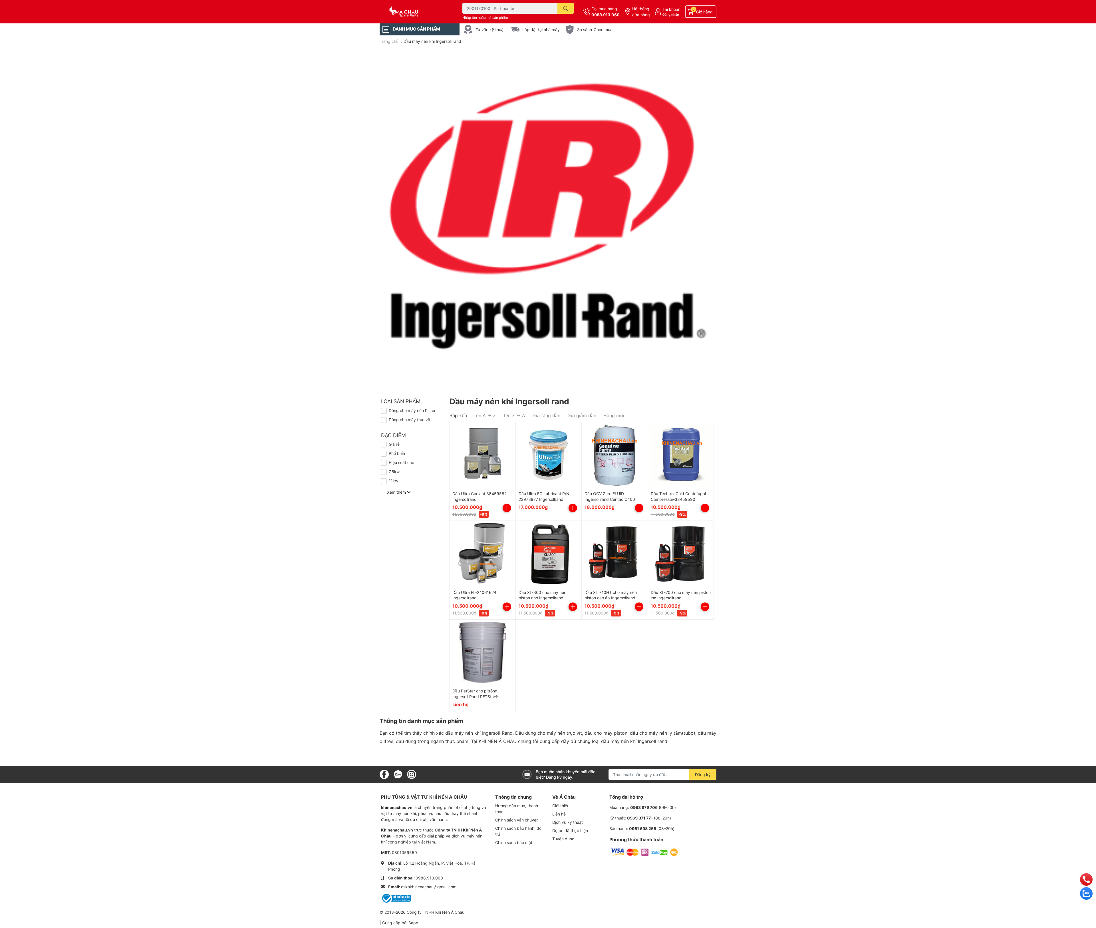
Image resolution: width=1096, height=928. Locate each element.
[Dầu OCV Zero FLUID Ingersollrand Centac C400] (614, 455)
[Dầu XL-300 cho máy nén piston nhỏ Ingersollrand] (548, 553)
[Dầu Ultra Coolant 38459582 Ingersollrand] (482, 455)
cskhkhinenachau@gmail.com (428, 886)
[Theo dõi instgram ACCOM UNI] (411, 774)
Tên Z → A (514, 415)
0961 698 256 (642, 828)
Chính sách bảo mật (513, 842)
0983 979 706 (644, 807)
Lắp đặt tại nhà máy (541, 29)
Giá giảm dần (581, 415)
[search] (565, 8)
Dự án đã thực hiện (570, 830)
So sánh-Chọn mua (595, 29)
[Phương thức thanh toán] (644, 851)
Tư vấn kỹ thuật (490, 29)
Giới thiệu (560, 805)
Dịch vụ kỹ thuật (567, 822)
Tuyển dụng (563, 838)
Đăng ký (703, 774)
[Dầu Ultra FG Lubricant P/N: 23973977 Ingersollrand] (548, 455)
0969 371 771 (640, 817)
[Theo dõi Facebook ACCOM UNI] (384, 774)
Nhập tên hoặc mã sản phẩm (485, 17)
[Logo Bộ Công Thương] (396, 897)
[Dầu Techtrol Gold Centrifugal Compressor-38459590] (681, 455)
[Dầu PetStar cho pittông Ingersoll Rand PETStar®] (482, 652)
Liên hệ (559, 814)
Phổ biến (397, 453)
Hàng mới (613, 415)
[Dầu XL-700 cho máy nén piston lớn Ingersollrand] (681, 553)
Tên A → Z (485, 415)
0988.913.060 (605, 14)
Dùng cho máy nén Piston (412, 410)
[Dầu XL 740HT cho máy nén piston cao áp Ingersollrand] (614, 553)
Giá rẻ (394, 444)
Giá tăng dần (546, 415)
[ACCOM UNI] (415, 11)
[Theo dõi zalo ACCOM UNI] (397, 774)
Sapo (413, 922)
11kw (393, 480)
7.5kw (394, 471)
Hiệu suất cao (401, 462)
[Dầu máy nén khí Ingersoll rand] (548, 216)
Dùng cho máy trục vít (409, 419)
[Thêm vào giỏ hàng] (507, 508)
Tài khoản (671, 9)
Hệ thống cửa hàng (641, 11)
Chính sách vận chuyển (517, 819)
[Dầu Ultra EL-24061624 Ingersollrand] (482, 553)
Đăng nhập (670, 15)
